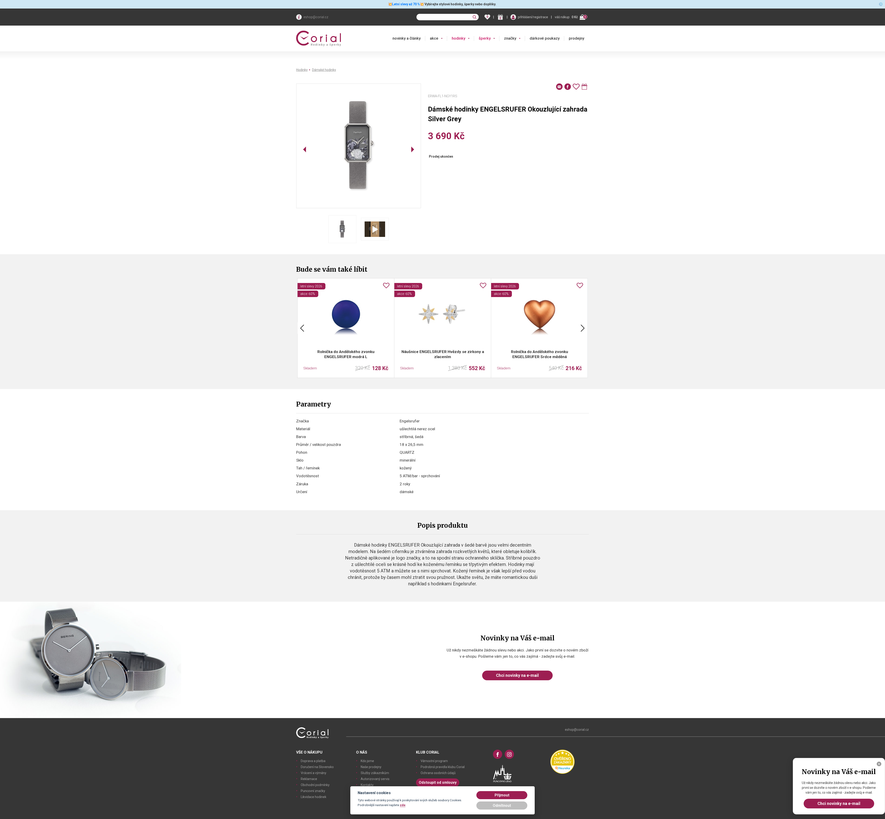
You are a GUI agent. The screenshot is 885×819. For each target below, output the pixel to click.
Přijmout (502, 795)
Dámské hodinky (324, 70)
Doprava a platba (313, 761)
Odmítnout (502, 805)
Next (582, 328)
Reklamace (309, 779)
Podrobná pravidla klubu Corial (443, 767)
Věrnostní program (434, 761)
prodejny (576, 38)
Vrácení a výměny (313, 773)
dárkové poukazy (545, 38)
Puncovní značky (313, 791)
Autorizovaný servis (375, 779)
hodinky (458, 38)
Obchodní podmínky (315, 785)
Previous (302, 328)
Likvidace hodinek (313, 797)
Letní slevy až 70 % (406, 4)
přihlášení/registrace (533, 17)
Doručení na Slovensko (317, 767)
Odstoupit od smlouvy (438, 782)
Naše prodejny (371, 767)
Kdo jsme (367, 761)
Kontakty (367, 785)
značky (510, 38)
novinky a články (406, 38)
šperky (485, 38)
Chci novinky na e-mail (517, 675)
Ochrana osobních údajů (438, 773)
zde (402, 805)
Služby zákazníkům (375, 773)
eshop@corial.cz (316, 17)
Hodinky (302, 70)
